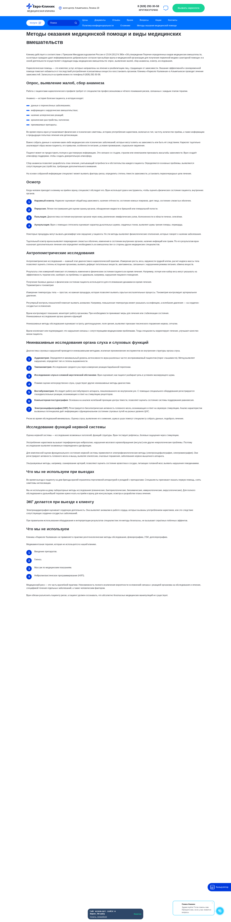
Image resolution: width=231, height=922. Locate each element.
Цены (85, 20)
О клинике (125, 25)
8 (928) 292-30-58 (148, 6)
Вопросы (144, 20)
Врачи (130, 20)
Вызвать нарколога (188, 8)
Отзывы (116, 20)
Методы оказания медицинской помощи (157, 25)
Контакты (172, 20)
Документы (100, 20)
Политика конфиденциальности (98, 25)
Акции (158, 20)
